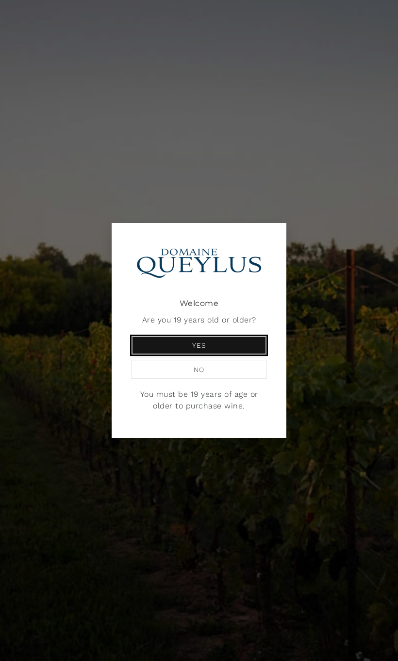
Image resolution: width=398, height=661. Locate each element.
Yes (199, 345)
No (199, 369)
